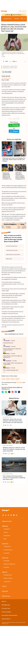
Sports (5, 538)
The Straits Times (6, 78)
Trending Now (7, 529)
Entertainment (7, 535)
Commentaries (7, 581)
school (12, 378)
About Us (4, 601)
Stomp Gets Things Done (9, 564)
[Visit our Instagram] (12, 392)
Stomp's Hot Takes (8, 578)
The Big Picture (7, 546)
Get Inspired (6, 560)
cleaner (17, 378)
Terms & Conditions (6, 611)
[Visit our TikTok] (9, 392)
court (3, 378)
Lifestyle (6, 532)
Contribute (23, 11)
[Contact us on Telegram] (3, 392)
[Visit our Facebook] (16, 392)
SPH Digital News (6, 605)
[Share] (25, 61)
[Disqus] (14, 355)
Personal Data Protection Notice (9, 615)
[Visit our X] (19, 392)
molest (7, 378)
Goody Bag (6, 567)
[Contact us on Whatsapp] (6, 392)
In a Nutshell (6, 553)
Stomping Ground (8, 575)
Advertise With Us (6, 618)
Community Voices (8, 549)
